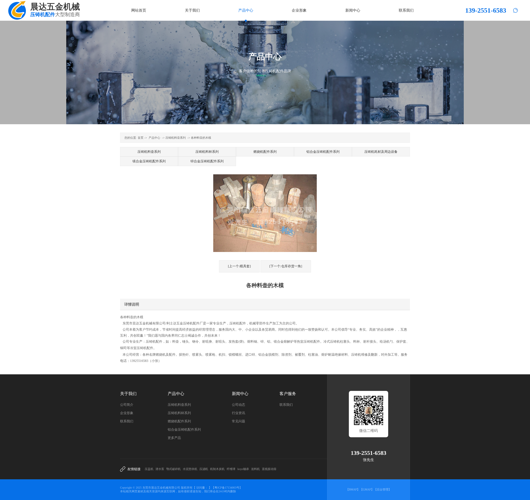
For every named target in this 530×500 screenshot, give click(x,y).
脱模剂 (273, 354)
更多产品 (174, 438)
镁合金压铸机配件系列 (149, 161)
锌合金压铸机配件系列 (207, 161)
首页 (140, 137)
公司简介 (126, 404)
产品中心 (154, 137)
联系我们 (126, 421)
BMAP (353, 489)
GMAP (367, 489)
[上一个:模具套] (239, 266)
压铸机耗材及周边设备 (381, 151)
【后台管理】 (382, 489)
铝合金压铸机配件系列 (323, 151)
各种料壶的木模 (201, 137)
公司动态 (238, 404)
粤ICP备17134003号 (226, 487)
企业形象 (126, 413)
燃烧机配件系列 (265, 151)
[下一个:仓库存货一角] (285, 266)
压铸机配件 (191, 323)
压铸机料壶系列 (175, 137)
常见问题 (238, 421)
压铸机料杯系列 (207, 151)
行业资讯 (238, 413)
